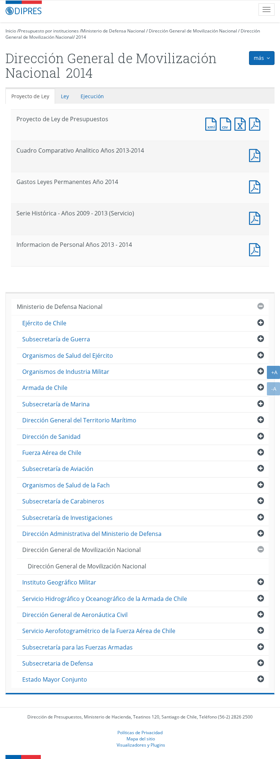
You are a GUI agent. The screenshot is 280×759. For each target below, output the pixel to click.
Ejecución (92, 96)
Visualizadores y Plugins (141, 745)
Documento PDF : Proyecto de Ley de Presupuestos (256, 123)
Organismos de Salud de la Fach (66, 485)
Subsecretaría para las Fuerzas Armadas (77, 647)
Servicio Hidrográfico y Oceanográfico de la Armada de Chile (104, 599)
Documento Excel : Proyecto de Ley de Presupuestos (241, 123)
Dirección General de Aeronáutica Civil (75, 615)
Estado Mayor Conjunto (54, 679)
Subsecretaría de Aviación (57, 469)
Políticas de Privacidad (140, 732)
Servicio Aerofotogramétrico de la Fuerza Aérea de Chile (98, 631)
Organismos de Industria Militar (65, 372)
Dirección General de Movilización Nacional (193, 31)
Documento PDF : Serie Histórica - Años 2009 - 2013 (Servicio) (256, 217)
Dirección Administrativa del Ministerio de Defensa (92, 534)
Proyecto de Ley (30, 96)
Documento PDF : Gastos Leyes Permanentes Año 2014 (256, 186)
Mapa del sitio (141, 738)
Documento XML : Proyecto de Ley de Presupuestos (212, 123)
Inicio (10, 31)
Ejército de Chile (44, 323)
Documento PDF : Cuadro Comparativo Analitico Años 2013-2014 (256, 154)
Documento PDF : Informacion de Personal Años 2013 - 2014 (256, 249)
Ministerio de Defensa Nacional (113, 31)
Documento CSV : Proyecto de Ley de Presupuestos (227, 123)
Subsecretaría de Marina (56, 404)
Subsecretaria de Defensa (57, 663)
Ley (65, 96)
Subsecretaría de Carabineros (63, 501)
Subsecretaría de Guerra (56, 339)
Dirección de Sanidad (51, 437)
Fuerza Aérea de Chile (51, 453)
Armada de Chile (44, 388)
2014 (81, 37)
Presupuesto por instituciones (49, 31)
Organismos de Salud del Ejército (67, 356)
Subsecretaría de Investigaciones (67, 518)
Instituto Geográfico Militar (59, 582)
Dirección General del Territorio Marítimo (79, 420)
